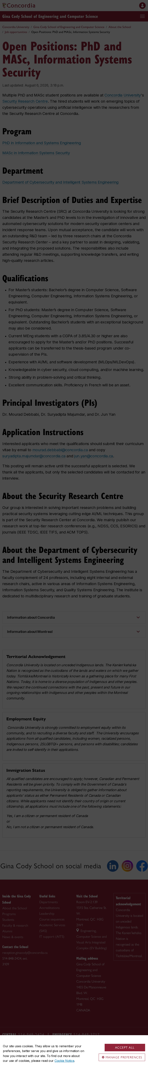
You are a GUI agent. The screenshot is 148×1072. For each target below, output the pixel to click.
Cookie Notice (64, 1061)
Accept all (125, 1047)
